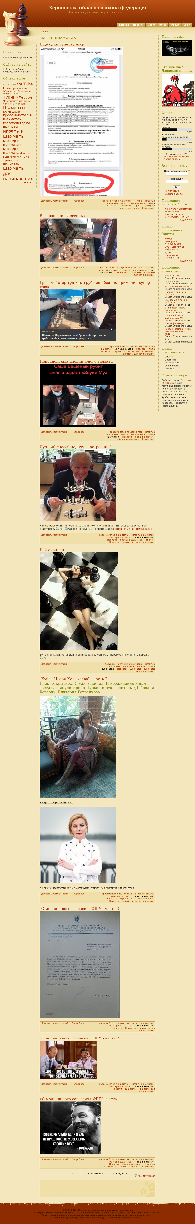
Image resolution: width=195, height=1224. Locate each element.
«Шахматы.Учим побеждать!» (134, 528)
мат (25, 153)
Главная (124, 25)
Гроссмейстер (20, 88)
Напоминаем (172, 275)
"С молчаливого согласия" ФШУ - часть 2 (79, 1038)
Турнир (124, 898)
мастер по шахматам (133, 203)
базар (103, 267)
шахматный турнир (142, 898)
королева (128, 666)
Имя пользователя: (177, 171)
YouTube (25, 84)
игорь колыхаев (144, 893)
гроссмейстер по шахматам (117, 201)
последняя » (120, 1173)
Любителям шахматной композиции (178, 210)
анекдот (169, 238)
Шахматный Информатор (172, 256)
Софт (186, 25)
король (141, 666)
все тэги (28, 182)
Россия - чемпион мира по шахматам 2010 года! (178, 331)
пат (19, 157)
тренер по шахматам (127, 351)
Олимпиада (24, 91)
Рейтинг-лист (10, 93)
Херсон (25, 97)
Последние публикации (18, 57)
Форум (175, 25)
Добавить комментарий (54, 201)
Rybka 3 (169, 252)
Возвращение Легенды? (63, 216)
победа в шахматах (128, 439)
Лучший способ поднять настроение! (75, 447)
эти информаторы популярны (175, 308)
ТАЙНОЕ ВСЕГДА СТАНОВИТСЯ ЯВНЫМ (177, 215)
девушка (110, 664)
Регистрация (172, 191)
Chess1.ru (9, 84)
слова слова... (173, 281)
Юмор (163, 25)
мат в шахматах (124, 349)
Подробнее (78, 201)
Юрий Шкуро (12, 111)
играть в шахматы (109, 270)
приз (137, 205)
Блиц (7, 88)
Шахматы (147, 208)
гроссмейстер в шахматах (114, 535)
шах (136, 208)
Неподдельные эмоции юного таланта (76, 361)
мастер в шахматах (120, 537)
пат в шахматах (144, 437)
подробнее (185, 219)
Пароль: (177, 179)
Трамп (149, 540)
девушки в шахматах (130, 664)
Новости (138, 25)
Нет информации (174, 323)
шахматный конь (129, 1166)
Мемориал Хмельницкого (173, 242)
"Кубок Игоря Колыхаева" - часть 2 (73, 679)
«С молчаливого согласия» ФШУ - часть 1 (80, 1099)
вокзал (114, 267)
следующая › (96, 1173)
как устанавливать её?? (178, 286)
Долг (167, 339)
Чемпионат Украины (16, 101)
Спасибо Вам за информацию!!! (174, 316)
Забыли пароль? (174, 194)
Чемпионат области (14, 104)
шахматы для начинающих (144, 273)
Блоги (151, 25)
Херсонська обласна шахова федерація (97, 7)
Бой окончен (52, 550)
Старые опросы (171, 159)
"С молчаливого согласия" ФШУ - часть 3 (79, 909)
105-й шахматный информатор (175, 248)
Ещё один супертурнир (62, 44)
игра (139, 201)
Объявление (10, 91)
